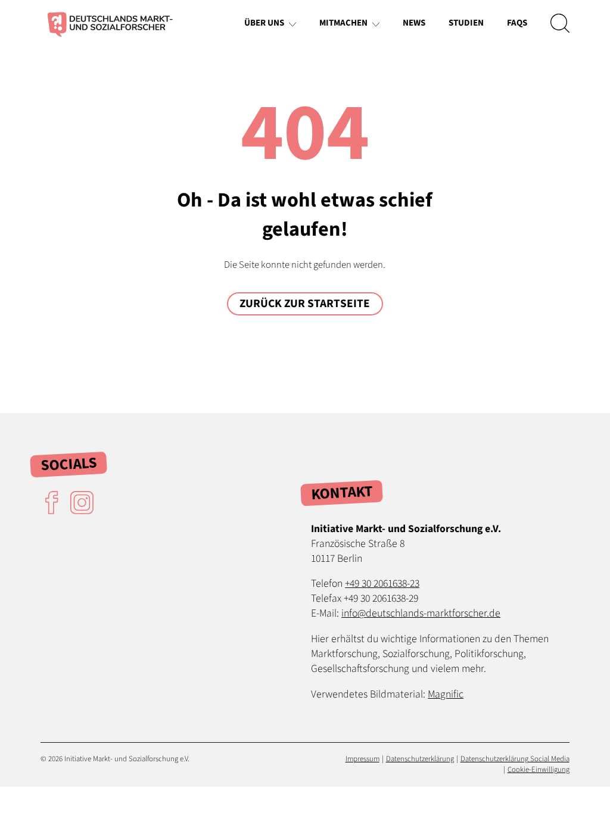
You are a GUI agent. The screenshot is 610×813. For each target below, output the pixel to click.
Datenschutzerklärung (420, 758)
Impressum (362, 758)
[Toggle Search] (559, 23)
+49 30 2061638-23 (382, 583)
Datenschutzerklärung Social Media (514, 758)
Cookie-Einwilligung (538, 769)
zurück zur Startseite (304, 303)
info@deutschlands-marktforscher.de (420, 613)
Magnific (445, 694)
